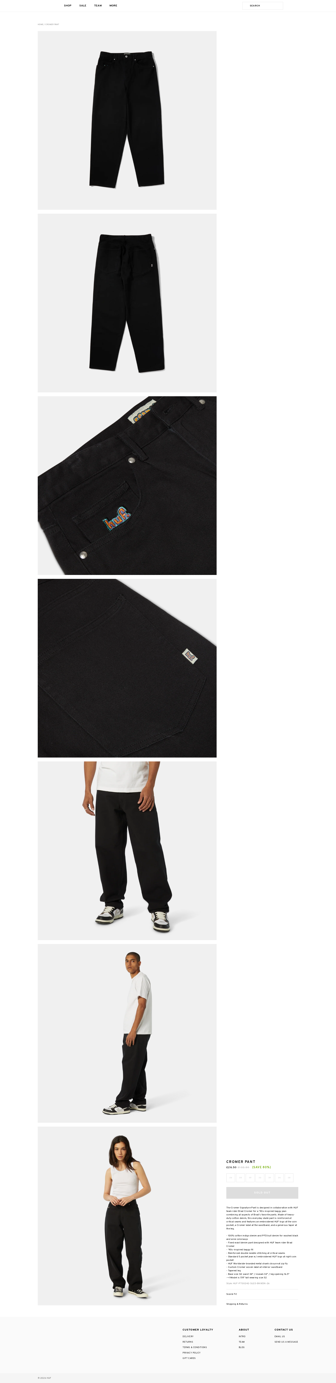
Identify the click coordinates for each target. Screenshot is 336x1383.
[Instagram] (39, 1329)
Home (40, 25)
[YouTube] (74, 1329)
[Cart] (297, 6)
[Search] (245, 6)
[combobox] (265, 6)
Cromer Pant (52, 25)
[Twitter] (57, 1329)
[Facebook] (48, 1329)
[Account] (289, 6)
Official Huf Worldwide (46, 5)
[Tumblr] (65, 1329)
